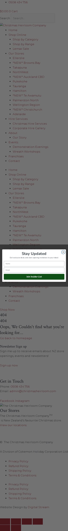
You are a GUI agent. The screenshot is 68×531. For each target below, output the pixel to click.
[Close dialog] (63, 252)
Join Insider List (34, 276)
